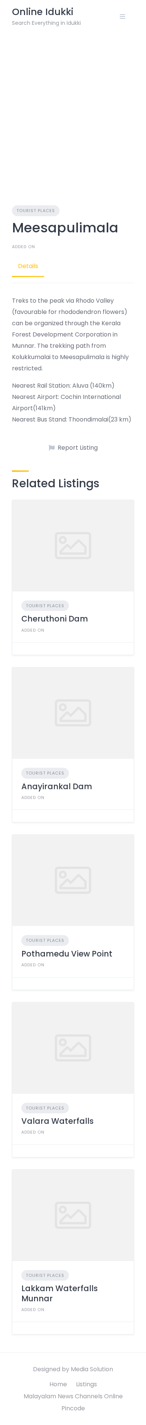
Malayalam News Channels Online (73, 1396)
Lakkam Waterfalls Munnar (59, 1293)
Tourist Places (35, 211)
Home (58, 1384)
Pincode (73, 1408)
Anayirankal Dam (56, 786)
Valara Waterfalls (57, 1121)
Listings (86, 1384)
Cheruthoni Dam (54, 618)
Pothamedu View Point (66, 953)
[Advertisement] (73, 110)
